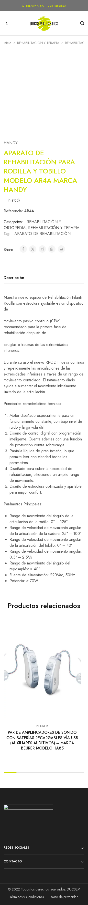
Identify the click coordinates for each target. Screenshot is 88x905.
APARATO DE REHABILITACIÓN (42, 233)
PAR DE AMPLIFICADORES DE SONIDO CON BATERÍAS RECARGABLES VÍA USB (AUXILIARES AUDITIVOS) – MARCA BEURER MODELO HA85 (42, 740)
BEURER (42, 725)
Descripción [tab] (14, 278)
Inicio (7, 42)
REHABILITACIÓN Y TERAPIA (38, 42)
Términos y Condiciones (27, 896)
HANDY (11, 143)
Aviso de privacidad (64, 896)
